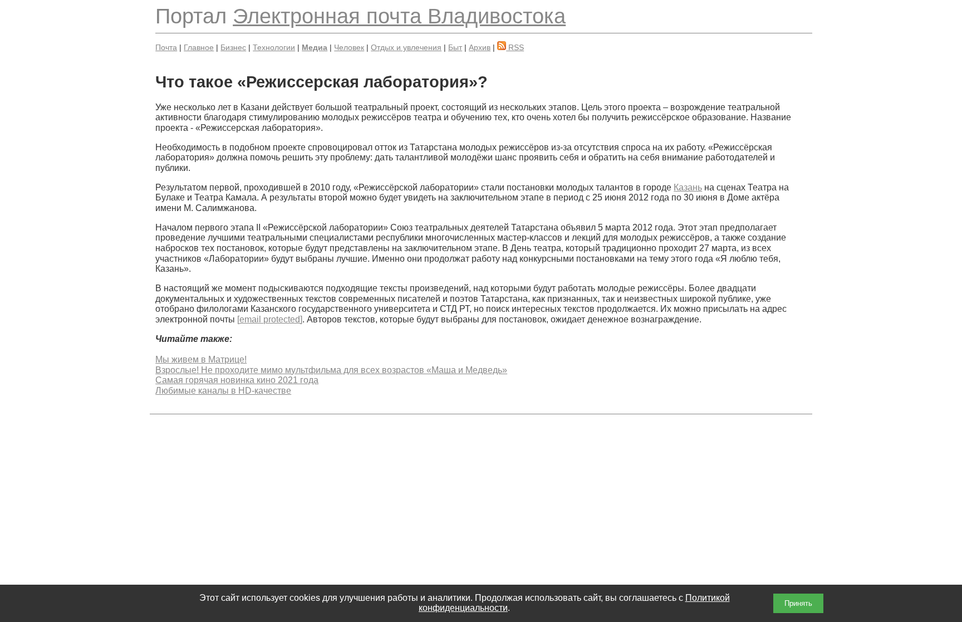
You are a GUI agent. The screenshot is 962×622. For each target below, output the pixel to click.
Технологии (274, 47)
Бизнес (233, 47)
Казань (688, 187)
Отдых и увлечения (406, 47)
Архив (479, 47)
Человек (349, 47)
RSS (515, 47)
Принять (798, 603)
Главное (199, 47)
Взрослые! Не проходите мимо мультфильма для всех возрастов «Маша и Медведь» (331, 370)
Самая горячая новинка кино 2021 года (236, 380)
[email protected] (269, 319)
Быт (455, 47)
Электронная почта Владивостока (399, 16)
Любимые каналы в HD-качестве (223, 390)
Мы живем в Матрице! (201, 359)
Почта (166, 47)
